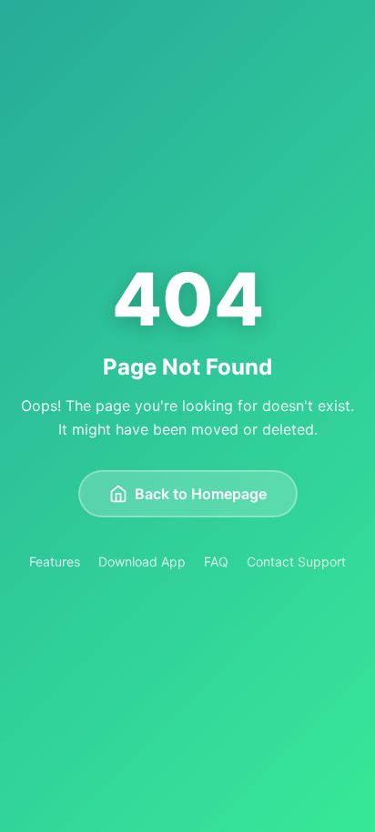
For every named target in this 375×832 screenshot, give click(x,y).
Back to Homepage (201, 494)
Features (54, 561)
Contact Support (296, 561)
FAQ (216, 561)
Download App (142, 561)
